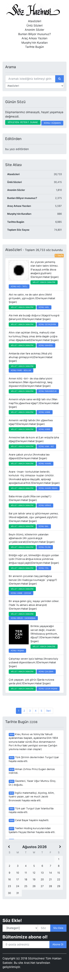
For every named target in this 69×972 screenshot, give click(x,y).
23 (9, 886)
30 (9, 893)
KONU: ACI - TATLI (19, 286)
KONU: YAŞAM (17, 650)
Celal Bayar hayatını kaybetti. (29, 820)
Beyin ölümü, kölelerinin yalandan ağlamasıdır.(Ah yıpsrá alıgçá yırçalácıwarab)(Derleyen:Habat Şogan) (32, 538)
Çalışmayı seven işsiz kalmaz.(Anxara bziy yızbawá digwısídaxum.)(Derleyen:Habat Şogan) (33, 662)
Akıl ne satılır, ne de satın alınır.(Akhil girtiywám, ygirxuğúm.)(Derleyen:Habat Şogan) (32, 298)
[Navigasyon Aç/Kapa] (7, 54)
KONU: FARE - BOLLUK (21, 370)
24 (17, 886)
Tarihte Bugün (34, 47)
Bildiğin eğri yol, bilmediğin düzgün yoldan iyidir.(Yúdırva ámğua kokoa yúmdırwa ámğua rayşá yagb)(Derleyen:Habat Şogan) (34, 559)
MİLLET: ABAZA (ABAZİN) (44, 282)
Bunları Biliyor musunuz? (34, 34)
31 (17, 893)
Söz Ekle (58, 928)
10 (17, 872)
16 (9, 879)
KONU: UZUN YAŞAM (48, 688)
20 (42, 879)
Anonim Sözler (34, 29)
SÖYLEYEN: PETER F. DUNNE (23, 122)
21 (50, 879)
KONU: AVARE (45, 463)
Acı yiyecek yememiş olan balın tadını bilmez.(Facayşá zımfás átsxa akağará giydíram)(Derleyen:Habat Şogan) (44, 270)
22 (58, 879)
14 (50, 872)
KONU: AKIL (44, 307)
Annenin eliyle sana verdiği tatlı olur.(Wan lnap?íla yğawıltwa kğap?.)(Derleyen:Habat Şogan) (34, 403)
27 (42, 886)
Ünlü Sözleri (34, 25)
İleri (48, 710)
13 (42, 872)
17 (17, 879)
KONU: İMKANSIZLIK (48, 391)
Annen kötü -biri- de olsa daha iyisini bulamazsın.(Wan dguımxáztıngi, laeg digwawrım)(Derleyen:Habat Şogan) (30, 382)
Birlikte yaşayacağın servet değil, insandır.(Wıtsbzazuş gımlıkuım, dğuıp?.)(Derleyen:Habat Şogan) (44, 634)
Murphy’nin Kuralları (34, 42)
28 (50, 886)
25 (25, 886)
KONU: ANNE (44, 412)
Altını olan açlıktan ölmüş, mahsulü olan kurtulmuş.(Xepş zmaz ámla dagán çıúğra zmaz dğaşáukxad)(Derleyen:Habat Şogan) (34, 336)
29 (58, 886)
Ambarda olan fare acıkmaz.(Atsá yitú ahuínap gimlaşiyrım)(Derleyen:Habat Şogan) (30, 357)
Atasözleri (34, 21)
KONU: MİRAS (45, 505)
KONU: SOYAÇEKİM (47, 324)
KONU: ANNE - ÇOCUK (21, 593)
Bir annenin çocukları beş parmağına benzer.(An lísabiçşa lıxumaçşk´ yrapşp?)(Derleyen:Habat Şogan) (33, 580)
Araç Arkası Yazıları (34, 38)
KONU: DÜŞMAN (52, 123)
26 (34, 886)
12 (34, 872)
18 (25, 879)
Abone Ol (57, 944)
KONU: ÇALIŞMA (46, 671)
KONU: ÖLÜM (45, 547)
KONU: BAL (44, 526)
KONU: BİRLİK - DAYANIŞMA (23, 618)
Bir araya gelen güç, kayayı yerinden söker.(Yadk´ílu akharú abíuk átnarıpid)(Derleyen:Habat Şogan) (34, 605)
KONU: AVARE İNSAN (48, 488)
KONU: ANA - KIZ (46, 446)
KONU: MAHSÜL (46, 345)
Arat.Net (29, 962)
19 (34, 879)
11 (26, 872)
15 (58, 872)
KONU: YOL (44, 568)
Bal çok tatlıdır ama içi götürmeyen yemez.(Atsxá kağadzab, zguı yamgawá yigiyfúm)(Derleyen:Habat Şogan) (34, 517)
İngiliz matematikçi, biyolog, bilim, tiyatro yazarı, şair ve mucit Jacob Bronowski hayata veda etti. (31, 796)
